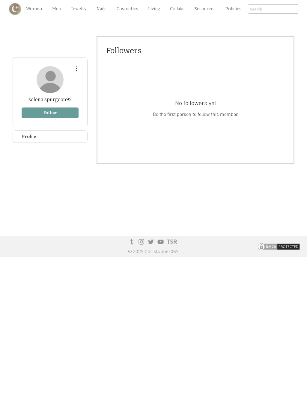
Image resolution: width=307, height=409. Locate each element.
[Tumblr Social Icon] (132, 242)
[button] (34, 9)
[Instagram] (141, 242)
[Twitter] (151, 242)
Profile (29, 136)
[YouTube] (160, 242)
